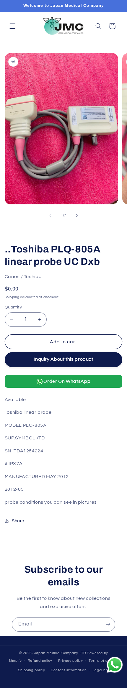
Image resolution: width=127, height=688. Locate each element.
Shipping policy (31, 670)
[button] (12, 26)
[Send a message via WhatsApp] (114, 665)
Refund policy (40, 660)
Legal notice (103, 670)
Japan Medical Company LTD (60, 653)
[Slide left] (50, 215)
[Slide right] (76, 215)
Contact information (69, 670)
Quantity (13, 307)
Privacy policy (70, 660)
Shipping (12, 297)
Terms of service (103, 660)
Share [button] (18, 521)
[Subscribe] (108, 624)
